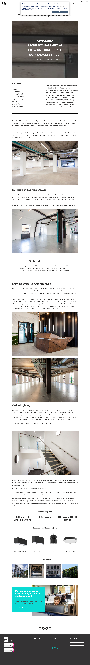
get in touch (23, 608)
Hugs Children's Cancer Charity (39, 655)
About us (35, 649)
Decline (64, 12)
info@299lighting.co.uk (56, 645)
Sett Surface (62, 299)
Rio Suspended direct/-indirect (58, 415)
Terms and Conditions (38, 653)
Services (35, 642)
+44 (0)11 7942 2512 (58, 640)
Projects (35, 644)
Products (35, 640)
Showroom (70, 3)
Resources (36, 646)
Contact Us (75, 3)
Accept (55, 12)
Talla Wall (54, 478)
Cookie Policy (62, 6)
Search (80, 3)
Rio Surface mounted (29, 306)
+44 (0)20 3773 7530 (59, 642)
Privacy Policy (36, 651)
